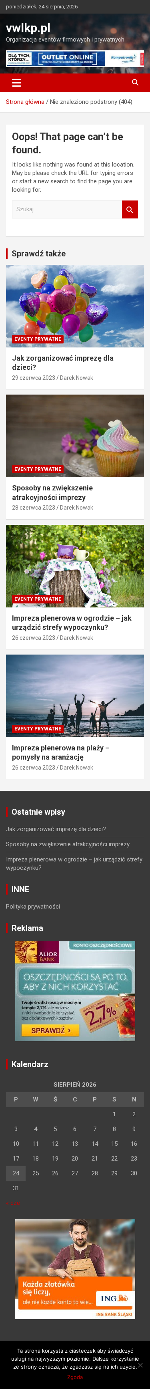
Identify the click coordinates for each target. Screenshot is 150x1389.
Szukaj (130, 209)
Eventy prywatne (37, 339)
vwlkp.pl (28, 28)
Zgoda (75, 1377)
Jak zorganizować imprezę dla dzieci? (56, 829)
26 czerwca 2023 (33, 638)
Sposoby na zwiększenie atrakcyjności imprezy (68, 844)
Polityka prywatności (33, 906)
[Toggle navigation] (16, 82)
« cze (13, 1202)
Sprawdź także (39, 253)
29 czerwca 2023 (33, 378)
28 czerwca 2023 (33, 507)
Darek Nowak (76, 378)
